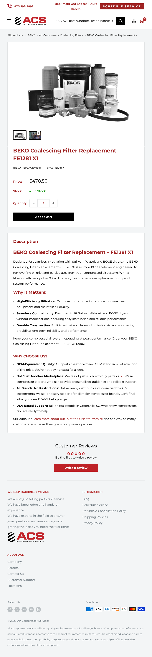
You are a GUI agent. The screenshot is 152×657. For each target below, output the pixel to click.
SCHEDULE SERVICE (122, 6)
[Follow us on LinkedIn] (38, 609)
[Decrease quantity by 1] (33, 203)
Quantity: (20, 203)
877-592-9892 (23, 6)
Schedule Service (95, 505)
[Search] (120, 21)
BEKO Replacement (27, 167)
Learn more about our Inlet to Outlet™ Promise (68, 419)
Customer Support (21, 580)
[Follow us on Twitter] (17, 609)
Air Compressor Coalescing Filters (61, 35)
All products (15, 35)
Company (14, 561)
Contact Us (15, 573)
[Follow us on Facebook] (10, 609)
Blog (85, 499)
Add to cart (43, 217)
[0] (141, 21)
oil (121, 376)
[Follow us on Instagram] (24, 609)
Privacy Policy (92, 523)
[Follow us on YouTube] (31, 609)
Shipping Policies (95, 517)
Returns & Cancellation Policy (104, 511)
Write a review (76, 468)
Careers (13, 568)
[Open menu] (9, 20)
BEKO (31, 35)
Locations (14, 586)
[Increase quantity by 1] (53, 203)
